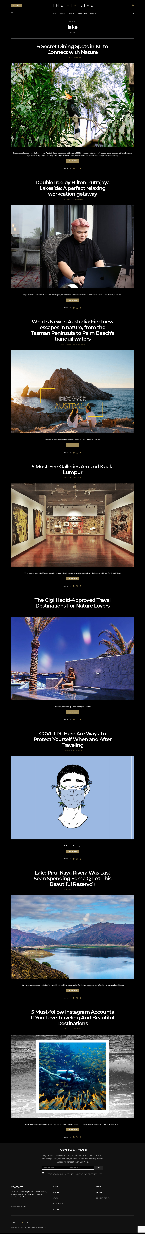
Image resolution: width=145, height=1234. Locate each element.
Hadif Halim (66, 199)
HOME (54, 13)
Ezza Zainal (65, 611)
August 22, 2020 (77, 750)
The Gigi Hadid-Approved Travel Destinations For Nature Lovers (72, 603)
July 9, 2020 (77, 1028)
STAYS (71, 13)
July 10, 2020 (77, 889)
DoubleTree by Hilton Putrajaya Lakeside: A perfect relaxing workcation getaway (72, 188)
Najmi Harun (68, 57)
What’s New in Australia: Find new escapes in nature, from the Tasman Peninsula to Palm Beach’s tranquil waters (72, 330)
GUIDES (62, 13)
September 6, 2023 (77, 199)
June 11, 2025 (77, 57)
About (98, 1187)
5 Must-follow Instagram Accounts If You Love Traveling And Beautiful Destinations (72, 1017)
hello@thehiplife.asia (18, 1206)
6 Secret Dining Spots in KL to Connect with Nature (72, 49)
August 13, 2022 (77, 477)
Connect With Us (103, 1198)
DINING (93, 13)
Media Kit (100, 1192)
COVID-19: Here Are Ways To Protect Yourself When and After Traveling (72, 739)
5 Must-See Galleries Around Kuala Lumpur (73, 469)
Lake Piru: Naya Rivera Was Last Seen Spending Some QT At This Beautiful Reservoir (72, 878)
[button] (133, 13)
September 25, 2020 (77, 611)
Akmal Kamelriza (65, 344)
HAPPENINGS (82, 13)
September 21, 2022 (79, 344)
